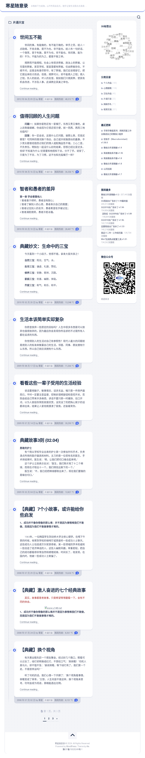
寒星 (41, 99)
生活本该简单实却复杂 (42, 319)
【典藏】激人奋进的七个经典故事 (53, 590)
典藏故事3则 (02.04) (39, 440)
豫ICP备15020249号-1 (72, 749)
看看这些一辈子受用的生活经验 (50, 383)
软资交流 (108, 109)
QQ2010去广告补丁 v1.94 (112, 207)
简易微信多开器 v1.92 (113, 153)
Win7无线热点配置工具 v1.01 (114, 239)
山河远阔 (108, 169)
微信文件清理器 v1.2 (110, 194)
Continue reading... (29, 88)
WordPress (71, 746)
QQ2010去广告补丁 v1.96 (112, 220)
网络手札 (108, 104)
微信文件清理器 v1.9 (113, 148)
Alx (88, 746)
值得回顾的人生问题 (39, 116)
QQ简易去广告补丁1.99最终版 (114, 201)
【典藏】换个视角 (37, 650)
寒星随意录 (17, 6)
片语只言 (49, 99)
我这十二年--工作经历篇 (112, 233)
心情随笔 (108, 88)
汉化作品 (108, 93)
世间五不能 (31, 37)
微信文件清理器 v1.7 (113, 174)
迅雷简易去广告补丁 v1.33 (112, 226)
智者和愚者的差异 (37, 189)
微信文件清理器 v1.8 (113, 164)
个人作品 (108, 83)
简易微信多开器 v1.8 (113, 158)
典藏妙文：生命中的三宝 (44, 246)
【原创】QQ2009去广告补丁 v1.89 (116, 214)
